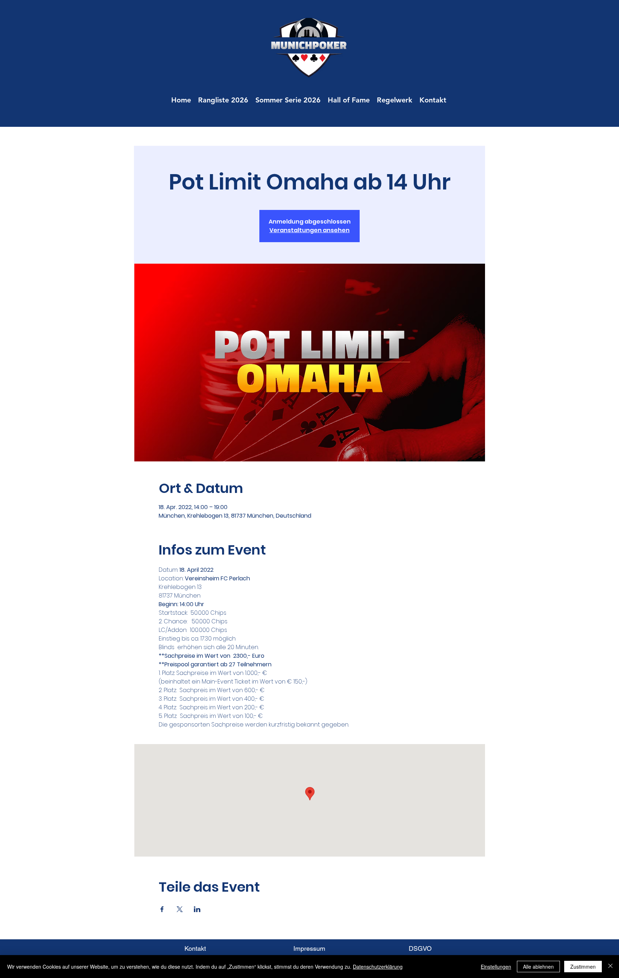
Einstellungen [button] (496, 966)
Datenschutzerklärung (378, 966)
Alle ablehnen (538, 966)
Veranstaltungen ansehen (309, 230)
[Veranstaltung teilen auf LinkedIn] (197, 909)
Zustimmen (583, 966)
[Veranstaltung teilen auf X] (179, 909)
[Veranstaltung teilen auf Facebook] (162, 909)
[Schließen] (610, 966)
